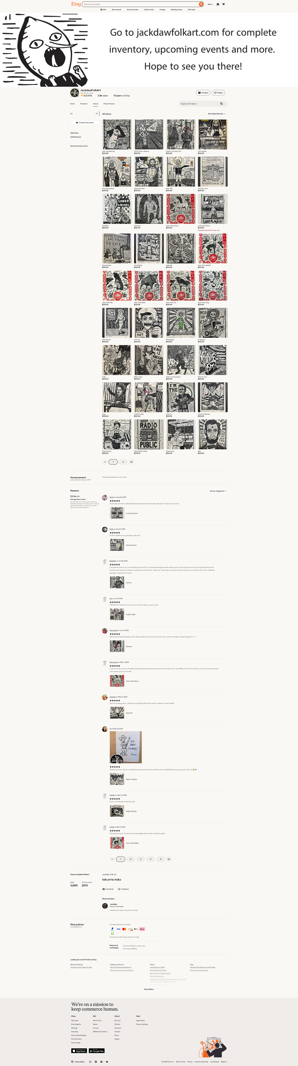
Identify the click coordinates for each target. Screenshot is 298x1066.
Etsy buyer (113, 630)
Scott (112, 497)
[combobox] (140, 4)
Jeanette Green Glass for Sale (81, 967)
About (95, 104)
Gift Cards (191, 10)
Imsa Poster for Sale (157, 967)
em (111, 598)
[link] (105, 462)
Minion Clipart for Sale (158, 984)
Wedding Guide (176, 10)
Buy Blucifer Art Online (158, 970)
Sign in (210, 4)
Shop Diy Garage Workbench (120, 967)
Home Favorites (132, 10)
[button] (203, 93)
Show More (149, 989)
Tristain (112, 795)
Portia (112, 827)
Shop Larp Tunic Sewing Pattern (122, 970)
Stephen (113, 561)
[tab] (84, 113)
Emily (112, 529)
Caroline (113, 697)
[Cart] (223, 4)
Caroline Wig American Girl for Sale (202, 967)
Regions (224, 1062)
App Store (79, 1050)
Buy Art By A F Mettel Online (160, 973)
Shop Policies (109, 104)
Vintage (162, 10)
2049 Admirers (75, 137)
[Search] (201, 4)
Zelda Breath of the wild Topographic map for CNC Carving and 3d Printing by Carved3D (168, 980)
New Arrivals (116, 10)
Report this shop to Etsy (79, 146)
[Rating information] (81, 95)
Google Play (97, 1050)
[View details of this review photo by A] (126, 747)
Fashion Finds (149, 10)
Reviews (83, 104)
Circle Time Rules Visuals (199, 970)
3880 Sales (74, 133)
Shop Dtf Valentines (157, 976)
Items (72, 104)
